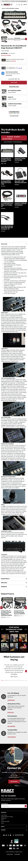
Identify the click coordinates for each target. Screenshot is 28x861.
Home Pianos (4, 815)
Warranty (4, 582)
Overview (4, 244)
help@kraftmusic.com (14, 777)
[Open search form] (17, 5)
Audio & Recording (5, 821)
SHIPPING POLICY (11, 700)
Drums (2, 819)
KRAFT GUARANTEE (11, 726)
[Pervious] (1, 607)
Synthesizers (3, 818)
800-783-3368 (14, 775)
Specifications (5, 578)
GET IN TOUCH (14, 781)
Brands (2, 823)
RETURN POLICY (11, 712)
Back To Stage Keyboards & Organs (10, 8)
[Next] (26, 607)
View (10, 606)
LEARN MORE (23, 1)
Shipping (4, 586)
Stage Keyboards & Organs (7, 816)
